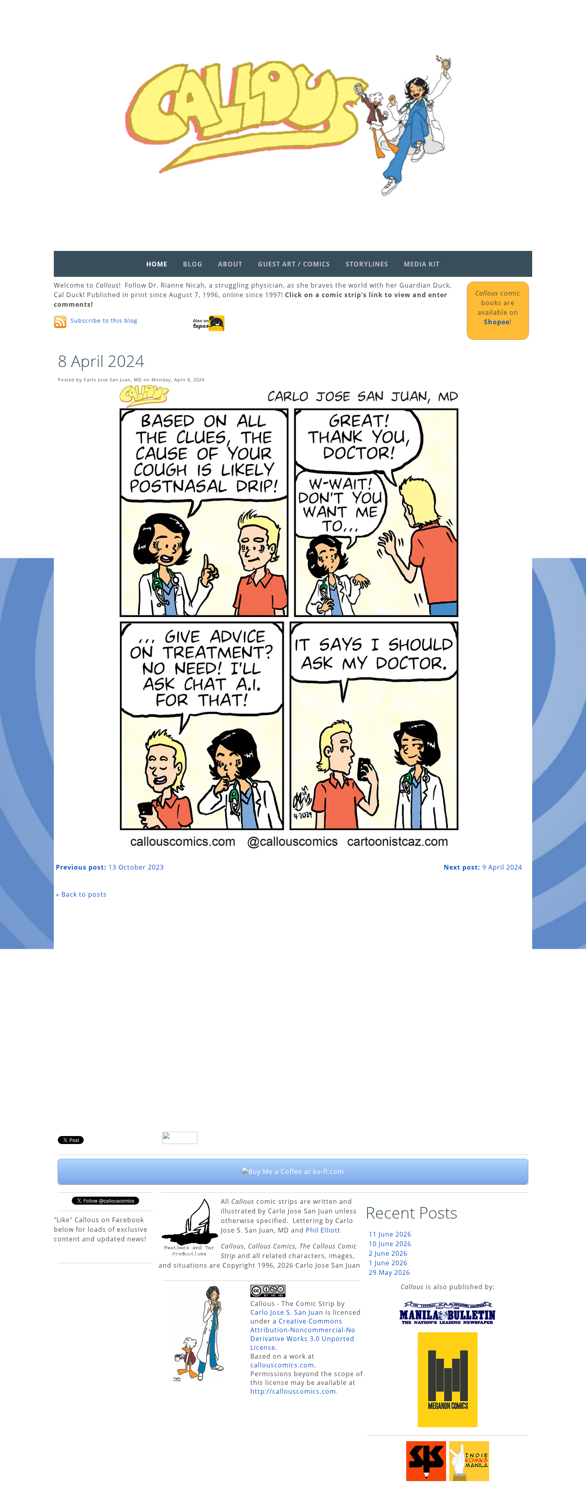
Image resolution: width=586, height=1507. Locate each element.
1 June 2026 (388, 1262)
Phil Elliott (323, 1230)
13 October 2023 (110, 867)
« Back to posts (81, 894)
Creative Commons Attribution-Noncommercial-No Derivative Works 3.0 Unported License (303, 1334)
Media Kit (422, 264)
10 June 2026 (390, 1243)
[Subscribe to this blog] (60, 322)
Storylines (367, 264)
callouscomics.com (282, 1365)
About (230, 264)
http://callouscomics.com (293, 1391)
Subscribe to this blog (104, 320)
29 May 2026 (389, 1272)
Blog (193, 264)
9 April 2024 (483, 867)
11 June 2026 (390, 1234)
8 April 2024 (101, 361)
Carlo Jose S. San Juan (286, 1312)
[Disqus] (289, 1018)
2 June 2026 (388, 1253)
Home (156, 264)
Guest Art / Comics (294, 264)
